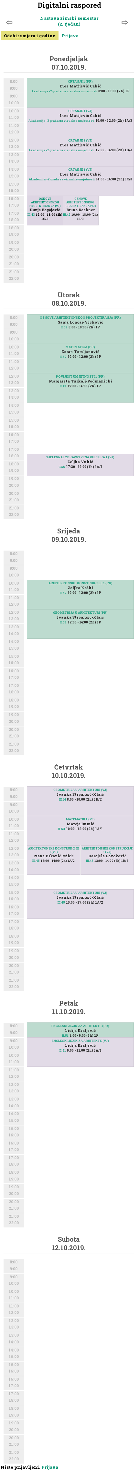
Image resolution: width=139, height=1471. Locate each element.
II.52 (64, 327)
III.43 (31, 214)
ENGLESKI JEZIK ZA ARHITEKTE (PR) (80, 1026)
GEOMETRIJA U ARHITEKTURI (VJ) (80, 790)
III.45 (36, 860)
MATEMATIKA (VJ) (80, 819)
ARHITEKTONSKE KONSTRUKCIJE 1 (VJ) (107, 850)
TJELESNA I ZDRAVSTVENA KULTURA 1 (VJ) (80, 457)
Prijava (70, 36)
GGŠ (62, 467)
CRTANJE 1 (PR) (80, 81)
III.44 (62, 799)
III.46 (66, 214)
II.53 (61, 829)
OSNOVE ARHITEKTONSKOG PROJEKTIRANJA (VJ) (80, 202)
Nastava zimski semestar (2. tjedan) (69, 21)
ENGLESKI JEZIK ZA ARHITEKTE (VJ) (80, 1041)
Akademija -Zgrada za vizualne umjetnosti (64, 91)
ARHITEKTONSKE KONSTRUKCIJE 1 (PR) (80, 583)
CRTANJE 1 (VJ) (80, 111)
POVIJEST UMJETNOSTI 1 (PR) (80, 376)
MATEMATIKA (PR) (80, 347)
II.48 (63, 386)
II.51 (65, 1035)
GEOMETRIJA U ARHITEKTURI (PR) (80, 612)
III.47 (89, 860)
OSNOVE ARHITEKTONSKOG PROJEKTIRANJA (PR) (80, 317)
